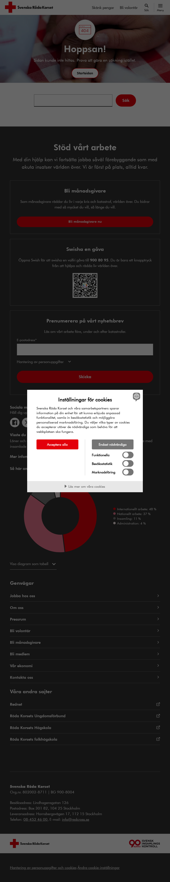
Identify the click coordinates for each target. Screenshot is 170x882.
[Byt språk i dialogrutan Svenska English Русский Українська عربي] (136, 397)
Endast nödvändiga (112, 444)
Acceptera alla (57, 444)
